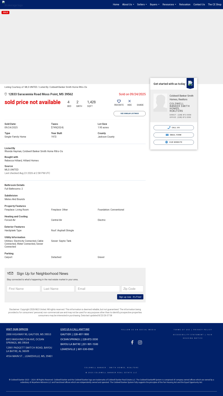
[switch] (119, 104)
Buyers (155, 6)
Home (116, 4)
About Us (128, 6)
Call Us (175, 128)
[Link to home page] (14, 4)
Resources (169, 6)
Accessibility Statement (188, 335)
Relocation (184, 4)
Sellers (142, 6)
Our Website (175, 142)
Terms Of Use (182, 330)
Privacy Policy (202, 330)
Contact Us (199, 4)
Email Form (175, 135)
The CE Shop (214, 4)
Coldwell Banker (95, 368)
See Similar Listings (129, 114)
